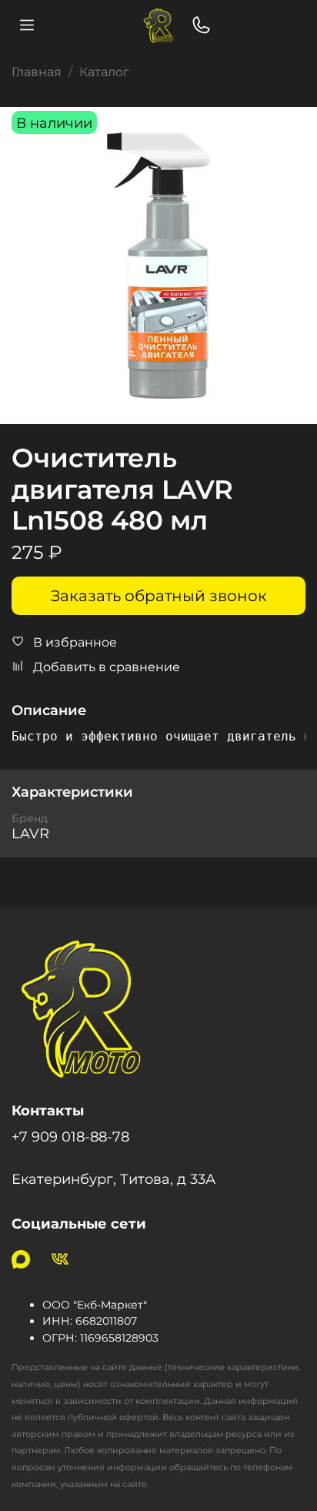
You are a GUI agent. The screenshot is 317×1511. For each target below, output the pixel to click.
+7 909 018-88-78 (70, 1136)
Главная (37, 72)
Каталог (104, 72)
